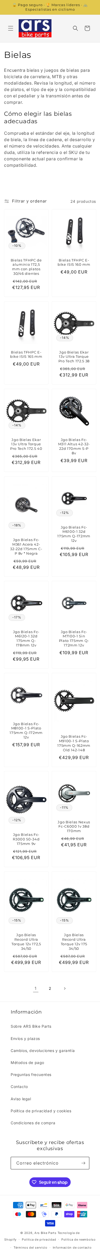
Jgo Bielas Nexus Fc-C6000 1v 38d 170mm (74, 826)
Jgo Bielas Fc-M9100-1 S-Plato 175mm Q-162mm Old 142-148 (73, 743)
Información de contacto (72, 1247)
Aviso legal (21, 1099)
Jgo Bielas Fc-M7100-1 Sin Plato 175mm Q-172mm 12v (74, 638)
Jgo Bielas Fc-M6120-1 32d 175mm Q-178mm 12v (26, 638)
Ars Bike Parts (45, 1233)
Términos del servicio (30, 1247)
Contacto (19, 1086)
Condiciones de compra (33, 1123)
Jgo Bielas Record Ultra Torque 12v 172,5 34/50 (26, 942)
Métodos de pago (27, 1062)
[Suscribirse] (83, 1163)
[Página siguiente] (64, 988)
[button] (11, 28)
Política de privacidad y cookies (41, 1111)
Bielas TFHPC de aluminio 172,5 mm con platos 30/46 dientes (26, 267)
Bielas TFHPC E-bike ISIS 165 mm (26, 354)
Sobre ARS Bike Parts (31, 1026)
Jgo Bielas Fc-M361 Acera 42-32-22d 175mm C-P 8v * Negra (26, 546)
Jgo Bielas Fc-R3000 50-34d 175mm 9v (26, 839)
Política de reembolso (78, 1239)
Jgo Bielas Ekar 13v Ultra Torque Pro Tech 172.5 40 (26, 444)
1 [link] (36, 988)
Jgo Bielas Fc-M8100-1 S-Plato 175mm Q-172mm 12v (26, 730)
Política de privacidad (39, 1239)
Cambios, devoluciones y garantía (43, 1050)
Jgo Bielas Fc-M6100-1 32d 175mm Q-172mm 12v (73, 533)
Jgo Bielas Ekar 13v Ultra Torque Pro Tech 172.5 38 (73, 356)
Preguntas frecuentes (31, 1074)
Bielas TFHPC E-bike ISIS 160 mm (73, 262)
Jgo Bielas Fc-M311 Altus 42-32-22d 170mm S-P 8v (74, 446)
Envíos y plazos (25, 1038)
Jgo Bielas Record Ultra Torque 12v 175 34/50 (74, 942)
